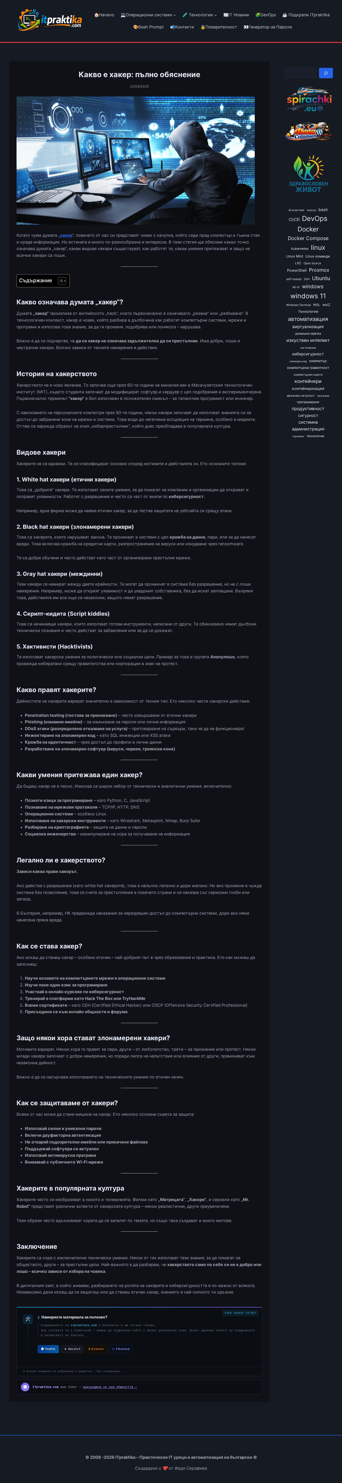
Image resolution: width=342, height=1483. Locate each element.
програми (323, 395)
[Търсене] (326, 73)
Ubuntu (321, 278)
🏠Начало (104, 14)
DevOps (314, 218)
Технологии (308, 311)
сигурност (308, 415)
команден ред (298, 361)
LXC (298, 263)
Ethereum (120, 1349)
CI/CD (294, 219)
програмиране (308, 402)
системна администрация (308, 425)
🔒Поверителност (218, 26)
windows (313, 286)
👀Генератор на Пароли (267, 26)
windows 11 (308, 296)
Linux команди (317, 256)
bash (323, 209)
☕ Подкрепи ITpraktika (306, 14)
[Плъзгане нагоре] (330, 1469)
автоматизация (308, 319)
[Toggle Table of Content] (59, 281)
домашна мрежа (308, 333)
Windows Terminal (298, 305)
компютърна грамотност (308, 368)
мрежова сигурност (301, 395)
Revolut (74, 1349)
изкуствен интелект (308, 340)
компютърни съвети (308, 374)
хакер (66, 235)
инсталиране (308, 347)
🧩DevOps (265, 14)
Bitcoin (96, 1349)
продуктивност (308, 408)
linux (318, 247)
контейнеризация (308, 388)
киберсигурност (308, 353)
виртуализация (308, 326)
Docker (308, 229)
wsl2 (326, 305)
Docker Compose (308, 238)
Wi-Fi (296, 287)
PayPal (50, 1349)
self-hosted (294, 279)
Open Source (312, 263)
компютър (318, 361)
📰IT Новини (236, 14)
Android (311, 210)
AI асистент (296, 210)
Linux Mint (294, 256)
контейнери (308, 381)
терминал (298, 436)
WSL (316, 305)
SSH (307, 279)
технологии (315, 436)
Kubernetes (299, 249)
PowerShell (297, 270)
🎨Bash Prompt (148, 26)
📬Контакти (182, 26)
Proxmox (319, 270)
